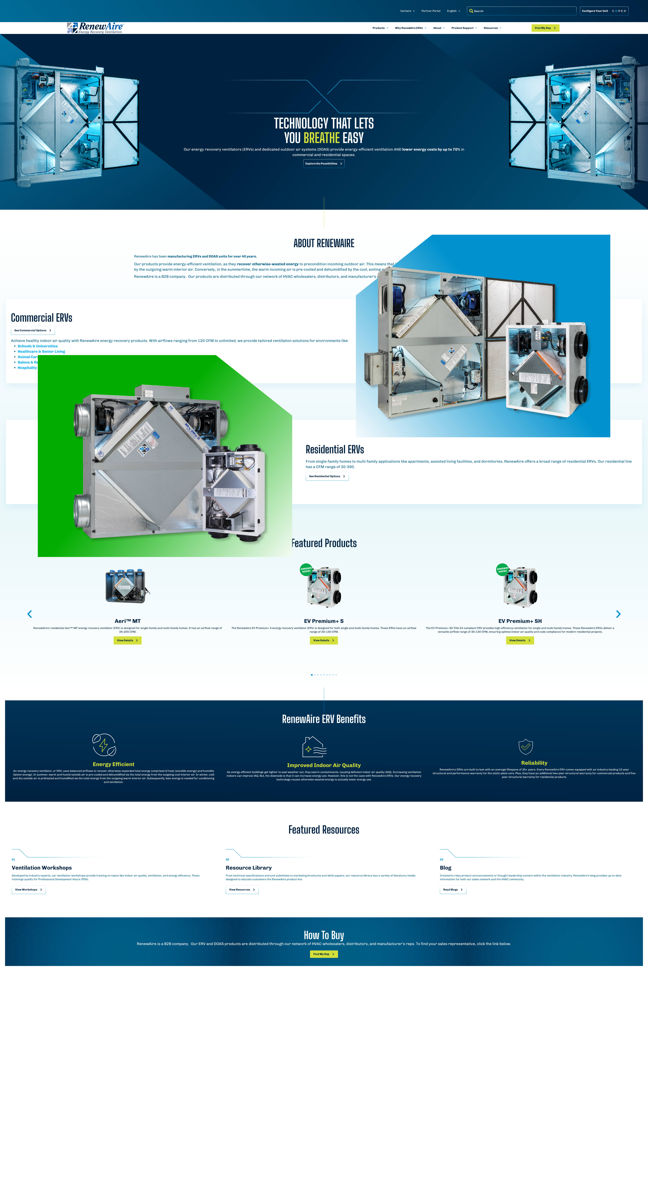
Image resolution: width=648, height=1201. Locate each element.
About (437, 28)
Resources (491, 28)
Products (379, 28)
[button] (29, 614)
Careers (405, 10)
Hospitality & (29, 367)
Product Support (463, 28)
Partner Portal (431, 10)
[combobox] (522, 11)
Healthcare (28, 351)
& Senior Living (51, 351)
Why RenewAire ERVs (409, 28)
